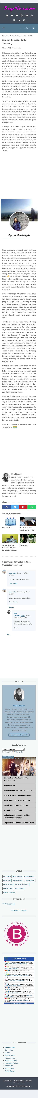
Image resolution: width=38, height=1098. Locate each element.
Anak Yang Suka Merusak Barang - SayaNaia (16, 975)
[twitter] (11, 15)
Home (23, 1083)
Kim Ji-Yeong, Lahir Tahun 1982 (16, 805)
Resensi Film (10, 1058)
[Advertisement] (19, 177)
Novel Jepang (7, 884)
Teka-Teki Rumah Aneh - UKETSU (17, 800)
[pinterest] (24, 20)
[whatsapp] (31, 15)
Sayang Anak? (9, 786)
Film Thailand (19, 888)
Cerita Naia (7, 876)
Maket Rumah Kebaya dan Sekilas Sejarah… (16, 963)
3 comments (16, 48)
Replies (11, 607)
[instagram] (21, 15)
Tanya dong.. (24, 545)
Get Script (12, 1003)
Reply (11, 583)
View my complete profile (19, 735)
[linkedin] (26, 15)
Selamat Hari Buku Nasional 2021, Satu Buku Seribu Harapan (9, 548)
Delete (15, 583)
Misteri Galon (6, 528)
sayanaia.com (27, 1086)
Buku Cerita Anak (11, 1061)
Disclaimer (28, 1080)
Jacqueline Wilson (11, 1063)
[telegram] (19, 20)
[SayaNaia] (19, 8)
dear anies (12, 573)
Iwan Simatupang (9, 892)
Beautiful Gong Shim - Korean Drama (18, 790)
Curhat (7, 1053)
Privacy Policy (18, 1080)
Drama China (7, 888)
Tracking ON (25, 1003)
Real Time (18, 1003)
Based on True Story (21, 884)
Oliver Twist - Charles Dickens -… (17, 980)
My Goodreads (9, 904)
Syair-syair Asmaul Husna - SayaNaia (18, 1000)
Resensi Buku (10, 1047)
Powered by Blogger (19, 910)
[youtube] (16, 15)
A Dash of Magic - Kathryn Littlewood (18, 795)
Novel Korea (9, 1069)
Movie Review (17, 880)
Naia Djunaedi (19, 705)
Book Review (17, 876)
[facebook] (6, 15)
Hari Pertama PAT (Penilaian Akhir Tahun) (27, 529)
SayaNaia (7, 972)
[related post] (10, 521)
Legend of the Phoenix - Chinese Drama (19, 823)
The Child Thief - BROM (13, 810)
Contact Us (8, 1080)
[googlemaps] (14, 20)
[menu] (3, 28)
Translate (19, 752)
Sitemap (16, 1083)
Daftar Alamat (10, 1071)
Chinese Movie (30, 880)
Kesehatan (7, 880)
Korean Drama (29, 876)
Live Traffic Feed (19, 959)
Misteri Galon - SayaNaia (11, 968)
